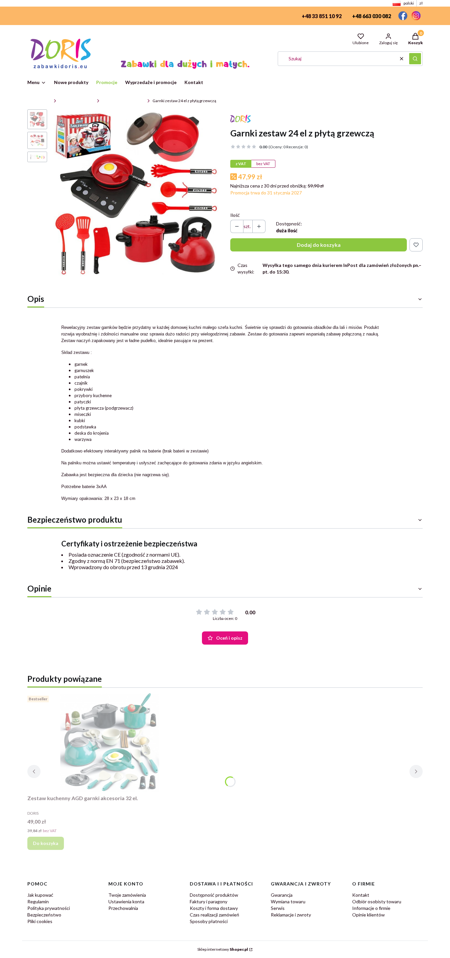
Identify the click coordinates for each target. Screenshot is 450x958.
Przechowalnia (123, 908)
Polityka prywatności (48, 908)
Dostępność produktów (214, 895)
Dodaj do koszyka (319, 245)
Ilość (235, 215)
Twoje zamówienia (127, 895)
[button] (415, 58)
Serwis (278, 908)
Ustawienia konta (126, 901)
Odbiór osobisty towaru (376, 901)
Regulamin (38, 901)
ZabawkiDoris (39, 100)
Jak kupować (40, 895)
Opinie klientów (368, 914)
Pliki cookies (39, 921)
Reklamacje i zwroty (291, 914)
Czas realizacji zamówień (214, 914)
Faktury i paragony (208, 901)
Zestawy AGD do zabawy (123, 100)
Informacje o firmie (371, 908)
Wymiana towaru (288, 901)
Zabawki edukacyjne (76, 100)
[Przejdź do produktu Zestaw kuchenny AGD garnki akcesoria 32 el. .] (109, 742)
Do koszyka (45, 843)
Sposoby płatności (209, 921)
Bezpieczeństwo (44, 914)
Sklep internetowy (222, 949)
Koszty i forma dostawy (214, 908)
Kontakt (360, 895)
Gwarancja (282, 895)
